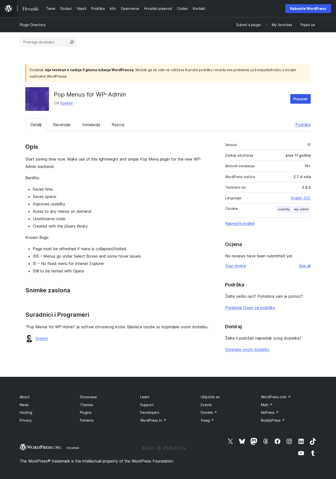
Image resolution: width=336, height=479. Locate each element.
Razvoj (118, 124)
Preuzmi (300, 99)
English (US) (301, 198)
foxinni (67, 102)
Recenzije (62, 124)
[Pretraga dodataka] (72, 42)
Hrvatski (73, 448)
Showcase (88, 397)
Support (146, 405)
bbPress (270, 412)
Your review (235, 265)
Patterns (87, 420)
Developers (149, 412)
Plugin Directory (33, 25)
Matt (267, 405)
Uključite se (210, 397)
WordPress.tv (153, 420)
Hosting (26, 412)
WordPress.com (276, 397)
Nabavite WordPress (308, 8)
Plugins (86, 412)
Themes (86, 405)
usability (284, 209)
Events (206, 405)
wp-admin (301, 209)
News (24, 405)
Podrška (303, 124)
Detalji (36, 124)
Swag (207, 420)
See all (305, 265)
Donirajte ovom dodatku (247, 349)
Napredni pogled (240, 223)
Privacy (26, 420)
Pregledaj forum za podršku (250, 307)
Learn (144, 397)
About (25, 397)
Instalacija (91, 124)
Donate (209, 412)
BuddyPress (273, 420)
